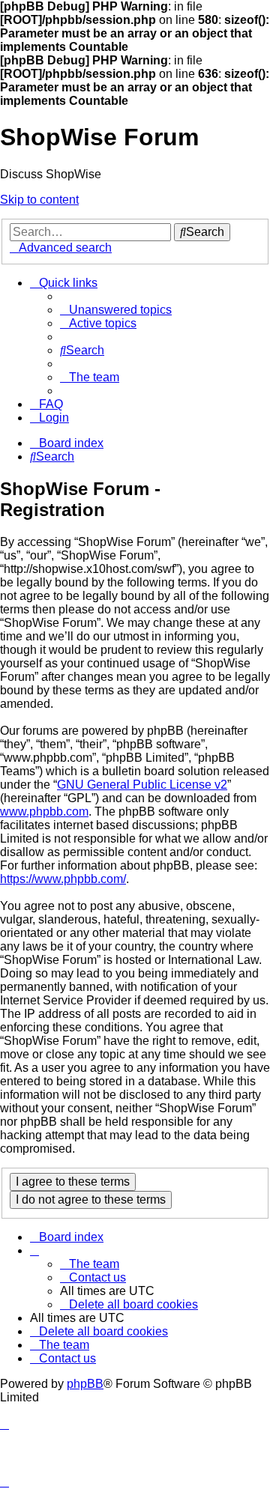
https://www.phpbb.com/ (63, 879)
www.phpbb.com (44, 811)
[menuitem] (116, 309)
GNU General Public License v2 (142, 784)
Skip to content (39, 199)
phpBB (85, 1383)
